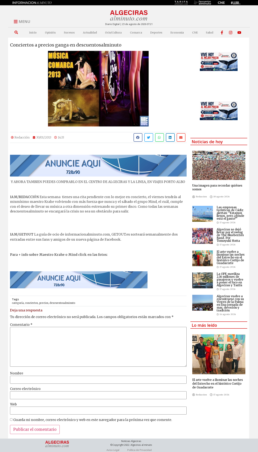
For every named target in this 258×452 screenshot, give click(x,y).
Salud (209, 32)
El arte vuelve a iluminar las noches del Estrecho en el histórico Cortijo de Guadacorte (231, 257)
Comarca (136, 32)
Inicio (33, 32)
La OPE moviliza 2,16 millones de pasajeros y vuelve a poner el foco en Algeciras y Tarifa (230, 279)
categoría (18, 303)
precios (43, 303)
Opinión (50, 32)
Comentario (21, 324)
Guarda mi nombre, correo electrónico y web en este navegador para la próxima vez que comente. (92, 420)
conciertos (31, 303)
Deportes (156, 32)
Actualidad (90, 32)
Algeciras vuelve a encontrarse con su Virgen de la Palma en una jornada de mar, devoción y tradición (230, 303)
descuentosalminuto (62, 303)
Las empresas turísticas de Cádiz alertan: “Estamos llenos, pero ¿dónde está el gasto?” (230, 212)
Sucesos (69, 32)
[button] (16, 32)
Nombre (16, 373)
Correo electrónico (25, 389)
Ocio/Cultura (113, 32)
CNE (195, 32)
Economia (177, 32)
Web (13, 404)
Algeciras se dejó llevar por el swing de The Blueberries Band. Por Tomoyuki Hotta (230, 235)
